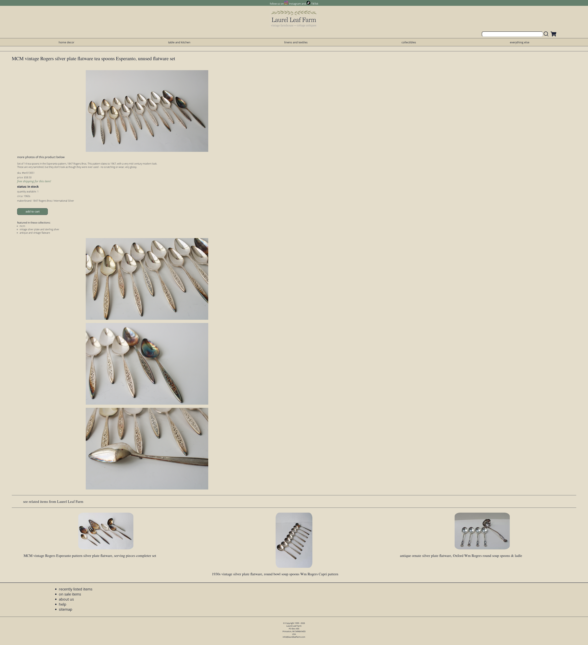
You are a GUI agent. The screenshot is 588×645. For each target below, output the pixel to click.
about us (66, 599)
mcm (22, 226)
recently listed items (75, 589)
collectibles (408, 42)
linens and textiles (296, 42)
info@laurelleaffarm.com (294, 637)
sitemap (65, 609)
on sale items (70, 594)
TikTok (314, 3)
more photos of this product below (41, 157)
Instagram (295, 3)
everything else (519, 42)
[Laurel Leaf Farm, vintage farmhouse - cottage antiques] (294, 18)
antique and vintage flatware (35, 232)
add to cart (33, 211)
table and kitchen (179, 42)
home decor (66, 42)
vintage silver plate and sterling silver (39, 229)
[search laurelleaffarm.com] (547, 34)
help (62, 604)
